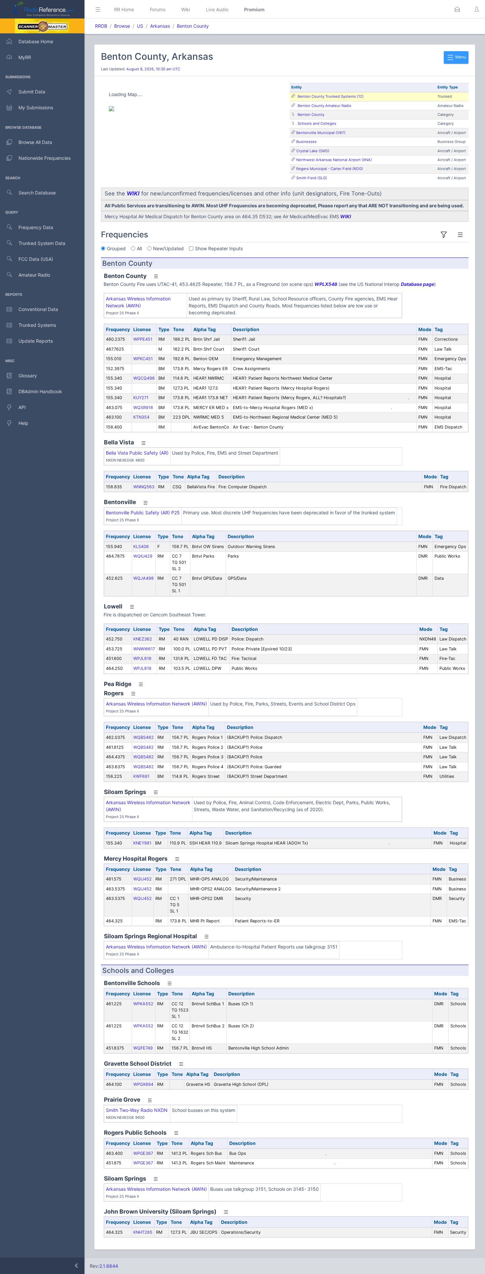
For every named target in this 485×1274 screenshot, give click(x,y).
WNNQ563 (143, 486)
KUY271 (140, 397)
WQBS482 (143, 737)
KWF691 (141, 776)
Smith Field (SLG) (311, 178)
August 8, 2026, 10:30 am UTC (153, 69)
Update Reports (35, 341)
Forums (157, 9)
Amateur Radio (34, 275)
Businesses (306, 141)
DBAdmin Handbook (40, 391)
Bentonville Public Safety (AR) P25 (143, 512)
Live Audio (217, 9)
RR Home (124, 9)
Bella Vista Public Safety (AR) (137, 453)
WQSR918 (143, 407)
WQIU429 (142, 556)
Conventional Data (38, 309)
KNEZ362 (142, 639)
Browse (122, 26)
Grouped (116, 248)
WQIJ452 (142, 879)
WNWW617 (144, 648)
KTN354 (141, 417)
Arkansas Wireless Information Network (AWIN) (156, 703)
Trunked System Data (41, 243)
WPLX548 (325, 284)
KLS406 (141, 546)
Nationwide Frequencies (44, 158)
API (22, 407)
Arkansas (160, 26)
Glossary (27, 375)
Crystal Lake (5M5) (312, 151)
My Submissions (35, 107)
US (140, 26)
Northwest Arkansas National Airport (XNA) (334, 159)
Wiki (185, 9)
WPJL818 (142, 658)
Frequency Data (35, 227)
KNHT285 (142, 1232)
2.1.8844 (108, 1266)
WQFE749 (143, 1048)
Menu (460, 56)
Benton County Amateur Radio (324, 105)
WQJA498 (143, 578)
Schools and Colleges (317, 123)
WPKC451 (143, 358)
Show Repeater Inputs (219, 248)
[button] (457, 9)
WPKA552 (143, 1003)
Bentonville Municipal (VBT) (320, 132)
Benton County (193, 26)
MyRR (24, 57)
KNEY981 (142, 843)
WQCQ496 (144, 378)
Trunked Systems (37, 325)
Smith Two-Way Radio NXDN (137, 1110)
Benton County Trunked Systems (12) (331, 96)
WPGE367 (143, 1153)
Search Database (37, 192)
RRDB (101, 26)
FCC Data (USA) (35, 259)
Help (23, 423)
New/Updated (168, 248)
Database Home (35, 41)
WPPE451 (142, 339)
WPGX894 (143, 1084)
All (139, 248)
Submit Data (31, 91)
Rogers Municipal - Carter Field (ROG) (329, 168)
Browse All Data (35, 142)
